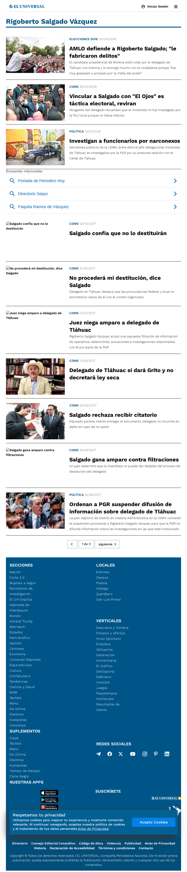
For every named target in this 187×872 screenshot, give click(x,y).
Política (76, 131)
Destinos (17, 714)
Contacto (146, 848)
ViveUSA (103, 682)
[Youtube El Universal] (133, 755)
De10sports (105, 671)
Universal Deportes (25, 659)
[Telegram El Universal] (98, 755)
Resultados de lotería (108, 707)
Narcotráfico (20, 637)
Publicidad (133, 843)
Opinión (16, 643)
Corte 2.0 (17, 577)
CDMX (74, 86)
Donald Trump (21, 621)
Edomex (102, 572)
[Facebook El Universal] (109, 755)
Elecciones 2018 (83, 39)
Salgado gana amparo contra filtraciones (124, 459)
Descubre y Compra (112, 627)
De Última (18, 754)
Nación (15, 572)
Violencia (114, 843)
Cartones (17, 648)
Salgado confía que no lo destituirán (118, 233)
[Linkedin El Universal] (167, 755)
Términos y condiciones (116, 848)
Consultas (18, 725)
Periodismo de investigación (21, 591)
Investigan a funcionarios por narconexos (124, 141)
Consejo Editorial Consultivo (53, 843)
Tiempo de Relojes (25, 771)
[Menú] (176, 6)
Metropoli (17, 627)
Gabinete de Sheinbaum (20, 607)
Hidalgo (102, 588)
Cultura (15, 670)
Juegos (101, 688)
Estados (16, 632)
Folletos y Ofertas (110, 633)
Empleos (103, 644)
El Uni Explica (21, 599)
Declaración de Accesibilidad (72, 848)
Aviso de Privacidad (160, 843)
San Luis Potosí (108, 599)
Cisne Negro (19, 776)
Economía (18, 654)
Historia (40, 848)
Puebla (101, 583)
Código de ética (91, 843)
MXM (13, 692)
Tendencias (19, 681)
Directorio (20, 843)
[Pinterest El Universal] (155, 755)
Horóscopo (105, 699)
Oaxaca (102, 577)
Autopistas (18, 720)
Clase (14, 738)
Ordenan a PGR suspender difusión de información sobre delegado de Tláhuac (122, 508)
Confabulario (20, 676)
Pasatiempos (106, 693)
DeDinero (103, 677)
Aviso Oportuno (108, 638)
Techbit (15, 698)
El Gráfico (104, 666)
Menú (14, 703)
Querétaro (104, 594)
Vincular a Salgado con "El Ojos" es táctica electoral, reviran (116, 100)
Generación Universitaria (106, 657)
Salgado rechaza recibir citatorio (113, 415)
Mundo (15, 616)
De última (17, 709)
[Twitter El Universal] (120, 755)
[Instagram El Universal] (145, 755)
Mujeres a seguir (23, 583)
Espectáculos (21, 665)
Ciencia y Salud (22, 687)
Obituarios (104, 649)
